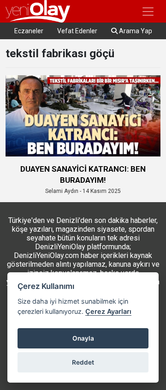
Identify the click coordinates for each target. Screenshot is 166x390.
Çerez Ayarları (108, 311)
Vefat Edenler (77, 31)
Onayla (83, 338)
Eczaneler (28, 31)
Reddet (83, 362)
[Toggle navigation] (148, 11)
